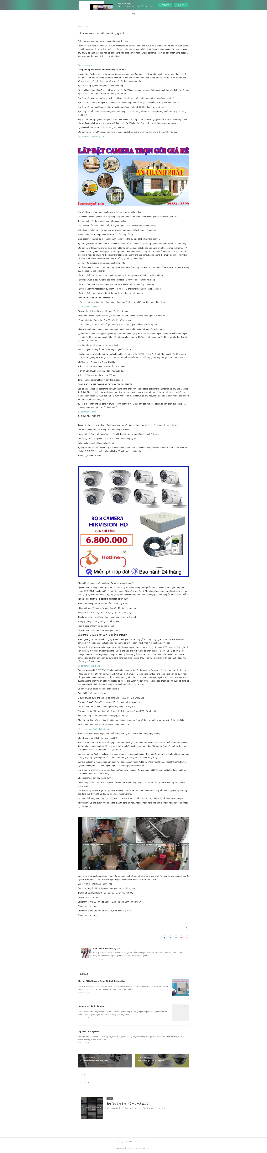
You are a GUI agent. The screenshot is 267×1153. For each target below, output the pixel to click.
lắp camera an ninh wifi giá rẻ (91, 136)
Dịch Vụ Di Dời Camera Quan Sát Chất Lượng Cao (101, 981)
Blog (133, 13)
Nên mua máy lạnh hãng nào (91, 1006)
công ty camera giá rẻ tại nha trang (93, 729)
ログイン (181, 5)
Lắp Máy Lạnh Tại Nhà (88, 1031)
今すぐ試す (164, 4)
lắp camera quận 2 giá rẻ (89, 665)
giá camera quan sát (87, 411)
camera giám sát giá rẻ (88, 306)
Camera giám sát (85, 65)
